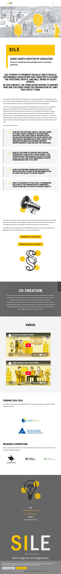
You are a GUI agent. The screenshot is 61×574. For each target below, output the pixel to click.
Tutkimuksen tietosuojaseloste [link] (30, 510)
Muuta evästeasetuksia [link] (8, 568)
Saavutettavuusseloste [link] (30, 514)
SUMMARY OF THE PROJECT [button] (30, 237)
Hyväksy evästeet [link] (21, 568)
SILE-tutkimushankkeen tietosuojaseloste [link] (35, 571)
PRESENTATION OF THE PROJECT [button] (30, 244)
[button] (53, 4)
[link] (9, 3)
